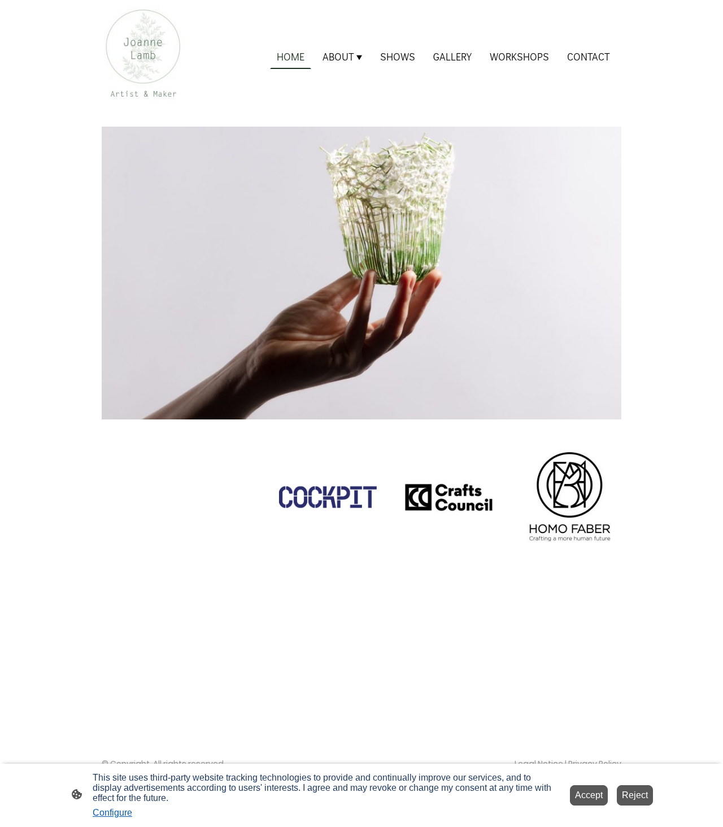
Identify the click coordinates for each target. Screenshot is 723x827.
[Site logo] (143, 56)
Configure (112, 812)
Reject (635, 795)
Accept (589, 795)
